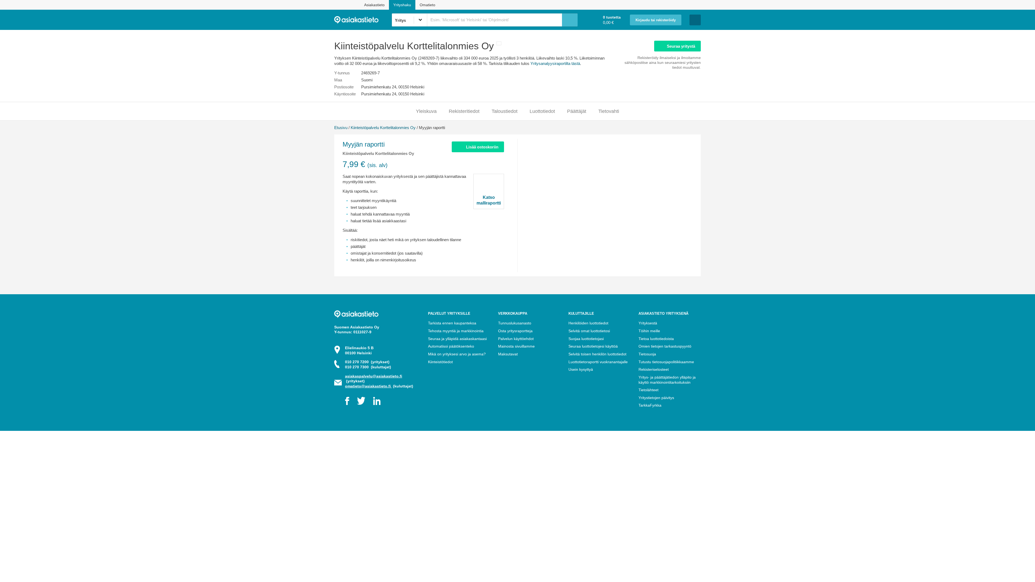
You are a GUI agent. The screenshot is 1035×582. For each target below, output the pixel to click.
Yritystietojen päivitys (656, 398)
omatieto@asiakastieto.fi (368, 386)
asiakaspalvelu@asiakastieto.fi (373, 376)
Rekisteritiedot (464, 111)
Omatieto (427, 5)
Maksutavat (508, 354)
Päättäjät (576, 111)
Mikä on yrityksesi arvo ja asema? (457, 354)
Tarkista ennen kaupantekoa (452, 323)
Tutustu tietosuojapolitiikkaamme (666, 362)
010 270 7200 (367, 362)
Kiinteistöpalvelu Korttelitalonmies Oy (383, 127)
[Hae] (570, 19)
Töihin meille (649, 331)
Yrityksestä (648, 323)
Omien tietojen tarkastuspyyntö (665, 346)
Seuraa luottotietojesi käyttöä (593, 346)
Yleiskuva (426, 111)
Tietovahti (608, 111)
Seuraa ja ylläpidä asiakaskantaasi (457, 339)
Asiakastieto (374, 5)
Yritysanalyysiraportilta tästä (555, 63)
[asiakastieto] (363, 20)
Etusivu (340, 127)
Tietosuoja (647, 354)
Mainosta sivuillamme (516, 346)
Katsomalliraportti (489, 200)
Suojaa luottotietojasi (586, 339)
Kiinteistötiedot (440, 362)
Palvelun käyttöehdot (516, 339)
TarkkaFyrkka (650, 405)
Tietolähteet (648, 390)
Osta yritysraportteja (515, 331)
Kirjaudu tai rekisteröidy (656, 20)
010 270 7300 (368, 367)
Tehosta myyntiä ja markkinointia (456, 331)
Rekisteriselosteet (654, 369)
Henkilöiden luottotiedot (588, 323)
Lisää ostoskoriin (482, 147)
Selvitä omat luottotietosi (589, 331)
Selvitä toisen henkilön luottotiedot (597, 354)
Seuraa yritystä (681, 46)
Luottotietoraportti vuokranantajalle (598, 362)
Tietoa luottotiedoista (656, 339)
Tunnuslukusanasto (514, 323)
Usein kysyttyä (580, 369)
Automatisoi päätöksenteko (451, 346)
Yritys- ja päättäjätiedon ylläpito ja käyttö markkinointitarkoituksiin (667, 379)
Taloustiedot (505, 111)
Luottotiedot (542, 111)
